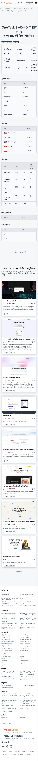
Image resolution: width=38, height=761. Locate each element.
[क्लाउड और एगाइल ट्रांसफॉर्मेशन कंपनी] (19, 289)
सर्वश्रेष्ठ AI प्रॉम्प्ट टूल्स (24, 648)
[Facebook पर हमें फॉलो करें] (7, 746)
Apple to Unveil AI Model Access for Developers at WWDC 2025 (26, 678)
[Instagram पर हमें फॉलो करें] (11, 746)
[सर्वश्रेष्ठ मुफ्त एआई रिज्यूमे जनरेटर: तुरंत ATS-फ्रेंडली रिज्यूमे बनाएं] (19, 438)
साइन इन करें (29, 3)
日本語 (11, 751)
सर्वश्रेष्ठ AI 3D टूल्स (24, 650)
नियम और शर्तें (22, 717)
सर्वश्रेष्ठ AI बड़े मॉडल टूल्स (6, 650)
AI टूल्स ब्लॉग (4, 660)
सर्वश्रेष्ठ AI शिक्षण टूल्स (24, 646)
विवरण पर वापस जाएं (20, 252)
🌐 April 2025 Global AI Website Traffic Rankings (7, 677)
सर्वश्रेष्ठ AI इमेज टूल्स (24, 635)
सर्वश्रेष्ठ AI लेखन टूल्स (6, 635)
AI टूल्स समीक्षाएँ (23, 663)
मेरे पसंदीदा (22, 656)
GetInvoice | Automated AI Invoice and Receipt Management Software (8, 620)
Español (24, 751)
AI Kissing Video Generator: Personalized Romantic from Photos (8, 615)
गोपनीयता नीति (4, 717)
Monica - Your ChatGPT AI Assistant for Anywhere (8, 606)
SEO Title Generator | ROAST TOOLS (27, 628)
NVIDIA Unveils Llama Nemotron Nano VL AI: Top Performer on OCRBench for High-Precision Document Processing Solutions (8, 708)
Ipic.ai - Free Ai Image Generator (28, 605)
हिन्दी (34, 754)
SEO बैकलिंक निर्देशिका (6, 656)
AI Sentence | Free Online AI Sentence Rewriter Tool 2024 (8, 628)
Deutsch (17, 751)
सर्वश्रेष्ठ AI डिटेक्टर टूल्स (25, 644)
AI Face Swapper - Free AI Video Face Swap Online (9, 598)
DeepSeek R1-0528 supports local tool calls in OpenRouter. (9, 694)
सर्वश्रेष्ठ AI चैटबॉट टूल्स (6, 646)
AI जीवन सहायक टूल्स (10, 314)
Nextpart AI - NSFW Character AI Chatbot (28, 602)
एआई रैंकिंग (3, 665)
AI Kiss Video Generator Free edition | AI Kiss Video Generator (9, 602)
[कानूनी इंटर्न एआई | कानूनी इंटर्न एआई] (19, 545)
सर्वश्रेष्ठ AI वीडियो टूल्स (6, 637)
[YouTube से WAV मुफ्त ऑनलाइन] (19, 366)
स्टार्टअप (3, 658)
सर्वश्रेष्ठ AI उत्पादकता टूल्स (25, 639)
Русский (13, 754)
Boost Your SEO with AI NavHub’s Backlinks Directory (9, 672)
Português (6, 754)
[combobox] (21, 2)
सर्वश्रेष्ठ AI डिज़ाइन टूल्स (6, 648)
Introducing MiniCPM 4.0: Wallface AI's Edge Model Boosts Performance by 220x (27, 695)
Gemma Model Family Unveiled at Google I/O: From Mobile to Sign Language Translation (28, 673)
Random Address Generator (27, 685)
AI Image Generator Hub (7, 685)
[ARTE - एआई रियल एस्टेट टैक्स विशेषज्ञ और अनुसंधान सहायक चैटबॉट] (19, 328)
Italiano (5, 758)
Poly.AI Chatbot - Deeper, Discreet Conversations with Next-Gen (27, 594)
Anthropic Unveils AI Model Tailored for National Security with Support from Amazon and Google (9, 701)
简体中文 (20, 754)
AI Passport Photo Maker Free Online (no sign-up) (9, 624)
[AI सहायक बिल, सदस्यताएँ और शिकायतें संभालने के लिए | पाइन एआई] (19, 510)
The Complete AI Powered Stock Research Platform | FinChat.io (28, 614)
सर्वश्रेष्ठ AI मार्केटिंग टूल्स (6, 644)
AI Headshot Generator (7, 687)
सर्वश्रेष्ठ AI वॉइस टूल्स (24, 637)
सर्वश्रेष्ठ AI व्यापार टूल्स (24, 641)
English (5, 751)
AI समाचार (3, 663)
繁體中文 (27, 754)
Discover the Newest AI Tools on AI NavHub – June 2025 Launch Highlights (27, 707)
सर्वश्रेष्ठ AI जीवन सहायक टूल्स (7, 641)
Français (31, 751)
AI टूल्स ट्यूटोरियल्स (24, 660)
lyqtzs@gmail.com (6, 723)
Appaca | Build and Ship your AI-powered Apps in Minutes (27, 624)
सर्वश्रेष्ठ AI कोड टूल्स (5, 639)
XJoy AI (22, 598)
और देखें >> (19, 572)
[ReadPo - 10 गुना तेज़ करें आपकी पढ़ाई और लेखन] (19, 475)
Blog (21, 658)
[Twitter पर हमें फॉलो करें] (3, 746)
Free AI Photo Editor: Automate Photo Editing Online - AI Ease (28, 619)
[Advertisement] (19, 17)
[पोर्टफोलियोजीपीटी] (19, 404)
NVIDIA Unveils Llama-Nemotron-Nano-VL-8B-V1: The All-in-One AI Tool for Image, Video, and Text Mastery (28, 701)
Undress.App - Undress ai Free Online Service (9, 593)
